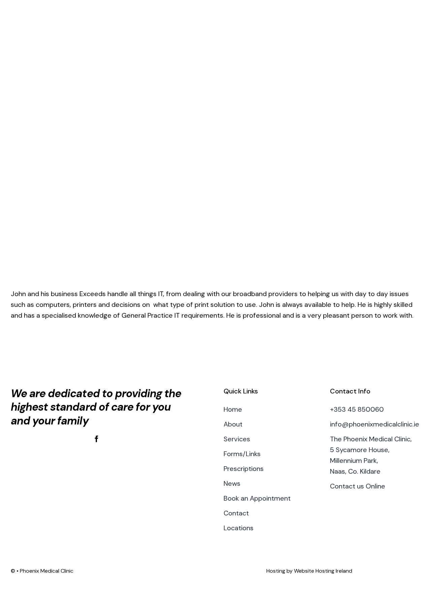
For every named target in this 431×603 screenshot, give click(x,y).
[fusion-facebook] (96, 439)
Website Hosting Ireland (323, 570)
